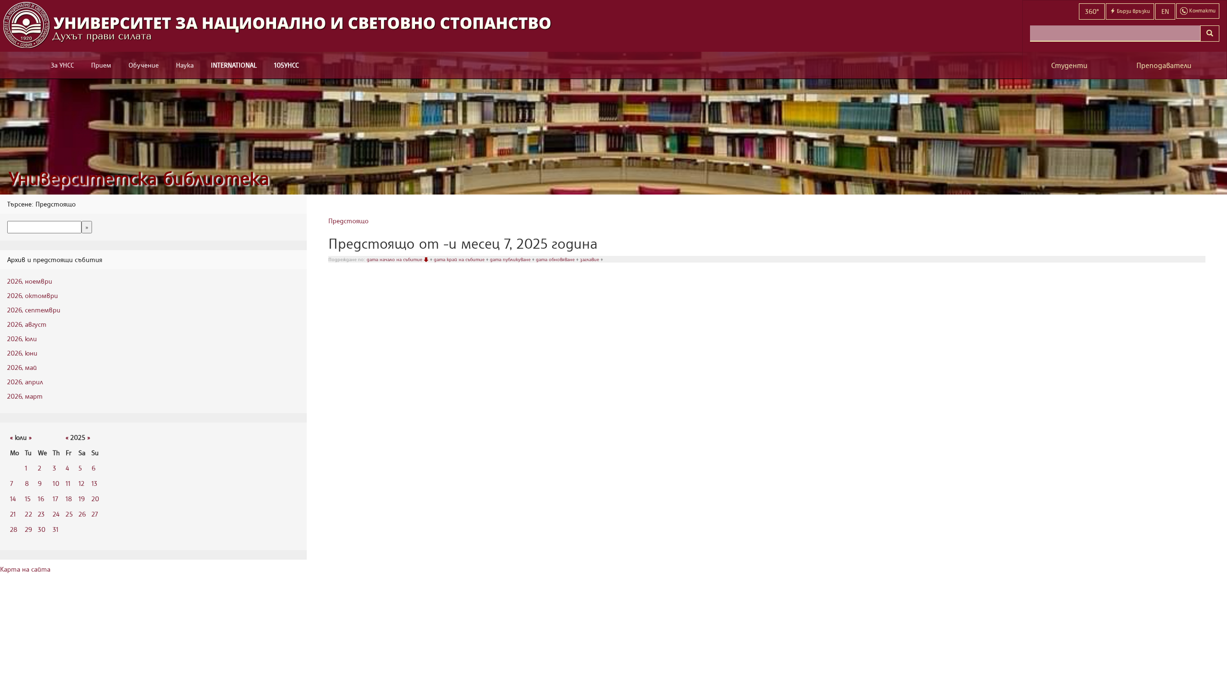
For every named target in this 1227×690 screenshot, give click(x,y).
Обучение (143, 65)
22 (28, 514)
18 (69, 498)
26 (82, 514)
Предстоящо (348, 221)
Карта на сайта (25, 569)
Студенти (1069, 65)
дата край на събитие (460, 259)
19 (82, 498)
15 (28, 498)
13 (94, 483)
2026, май (22, 367)
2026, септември (33, 310)
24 (56, 514)
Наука (185, 65)
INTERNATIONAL (234, 65)
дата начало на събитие (395, 259)
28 (13, 529)
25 (69, 514)
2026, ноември (29, 281)
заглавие (590, 259)
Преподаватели (1164, 65)
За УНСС (62, 65)
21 (13, 514)
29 (28, 529)
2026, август (26, 324)
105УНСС (286, 65)
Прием (101, 65)
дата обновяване (556, 259)
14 (13, 498)
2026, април (25, 382)
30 (42, 529)
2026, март (25, 396)
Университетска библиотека (139, 178)
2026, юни (22, 353)
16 (41, 498)
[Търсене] (1209, 33)
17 (55, 498)
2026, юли (22, 338)
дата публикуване (511, 259)
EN (1165, 11)
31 (55, 529)
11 (68, 483)
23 (41, 514)
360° (1092, 11)
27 (95, 514)
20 (95, 498)
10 (56, 483)
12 (81, 483)
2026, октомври (32, 295)
